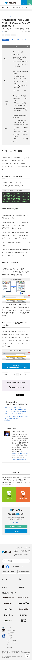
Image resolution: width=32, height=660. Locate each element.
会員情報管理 (10, 633)
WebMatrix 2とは (18, 54)
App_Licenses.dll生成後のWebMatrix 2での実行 (21, 109)
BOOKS (21, 587)
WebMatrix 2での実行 (20, 90)
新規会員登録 (16, 526)
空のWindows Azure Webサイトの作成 (20, 121)
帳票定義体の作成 (19, 76)
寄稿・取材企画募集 (8, 572)
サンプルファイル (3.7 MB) (19, 39)
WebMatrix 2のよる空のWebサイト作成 (19, 58)
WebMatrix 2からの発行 (21, 132)
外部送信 (9, 647)
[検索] (3, 7)
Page (6, 59)
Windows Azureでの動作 (21, 139)
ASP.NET (13, 35)
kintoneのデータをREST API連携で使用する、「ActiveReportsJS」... (16, 417)
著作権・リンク (11, 630)
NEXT (26, 374)
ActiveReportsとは (18, 52)
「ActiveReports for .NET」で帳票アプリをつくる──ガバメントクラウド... (16, 413)
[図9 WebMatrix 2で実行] (16, 356)
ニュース (4, 579)
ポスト (21, 395)
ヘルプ (9, 628)
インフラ (28, 7)
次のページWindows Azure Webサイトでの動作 (16, 366)
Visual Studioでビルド (20, 105)
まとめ (15, 141)
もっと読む (7, 420)
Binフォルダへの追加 (20, 79)
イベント (4, 587)
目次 (16, 46)
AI (8, 7)
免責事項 (9, 635)
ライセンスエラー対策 (19, 96)
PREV (5, 374)
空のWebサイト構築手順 (21, 61)
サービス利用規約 (11, 640)
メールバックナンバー (17, 522)
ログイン (17, 531)
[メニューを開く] (2, 2)
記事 (20, 579)
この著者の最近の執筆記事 (19, 460)
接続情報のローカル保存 (21, 124)
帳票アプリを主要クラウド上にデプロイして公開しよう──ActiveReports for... (16, 408)
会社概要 (9, 638)
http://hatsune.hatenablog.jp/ (20, 453)
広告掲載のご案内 (24, 572)
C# (3, 35)
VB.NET (7, 35)
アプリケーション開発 (17, 7)
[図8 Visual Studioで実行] (16, 292)
